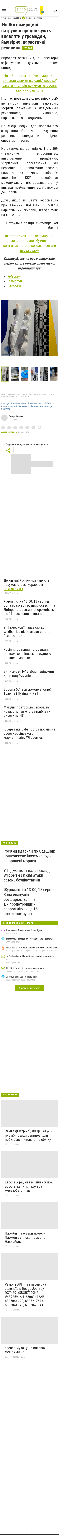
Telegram (13, 276)
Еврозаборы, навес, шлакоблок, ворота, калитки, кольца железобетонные (29, 1186)
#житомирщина (18, 403)
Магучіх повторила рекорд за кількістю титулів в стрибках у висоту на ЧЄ (27, 711)
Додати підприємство (29, 988)
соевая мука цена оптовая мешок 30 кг (25, 1350)
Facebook (14, 286)
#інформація (46, 406)
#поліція (5, 403)
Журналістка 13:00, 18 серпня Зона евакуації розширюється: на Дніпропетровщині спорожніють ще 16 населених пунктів (29, 607)
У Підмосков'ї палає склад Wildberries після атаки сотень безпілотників (27, 631)
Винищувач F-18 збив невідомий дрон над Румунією (29, 673)
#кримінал (24, 406)
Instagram (14, 281)
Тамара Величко (16, 416)
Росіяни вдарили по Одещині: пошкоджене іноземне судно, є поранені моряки (27, 653)
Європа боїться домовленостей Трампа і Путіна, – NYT (28, 691)
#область (49, 403)
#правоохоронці (9, 406)
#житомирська (35, 403)
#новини (34, 406)
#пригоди (5, 409)
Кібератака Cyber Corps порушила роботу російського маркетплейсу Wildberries (29, 733)
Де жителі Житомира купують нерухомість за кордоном (26, 582)
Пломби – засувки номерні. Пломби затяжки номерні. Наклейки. (26, 1237)
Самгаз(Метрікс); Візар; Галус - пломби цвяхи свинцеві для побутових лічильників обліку (28, 1135)
